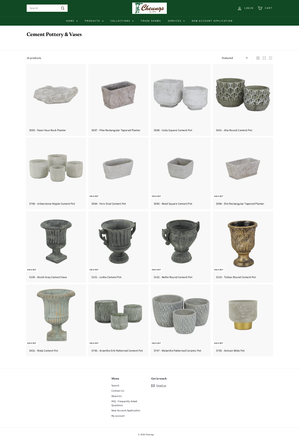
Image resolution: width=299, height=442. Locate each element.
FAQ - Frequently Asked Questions (124, 403)
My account (118, 416)
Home (70, 21)
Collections (121, 21)
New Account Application (212, 21)
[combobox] (47, 8)
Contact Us (117, 391)
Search (115, 385)
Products (93, 21)
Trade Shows (151, 21)
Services (175, 21)
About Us (116, 396)
